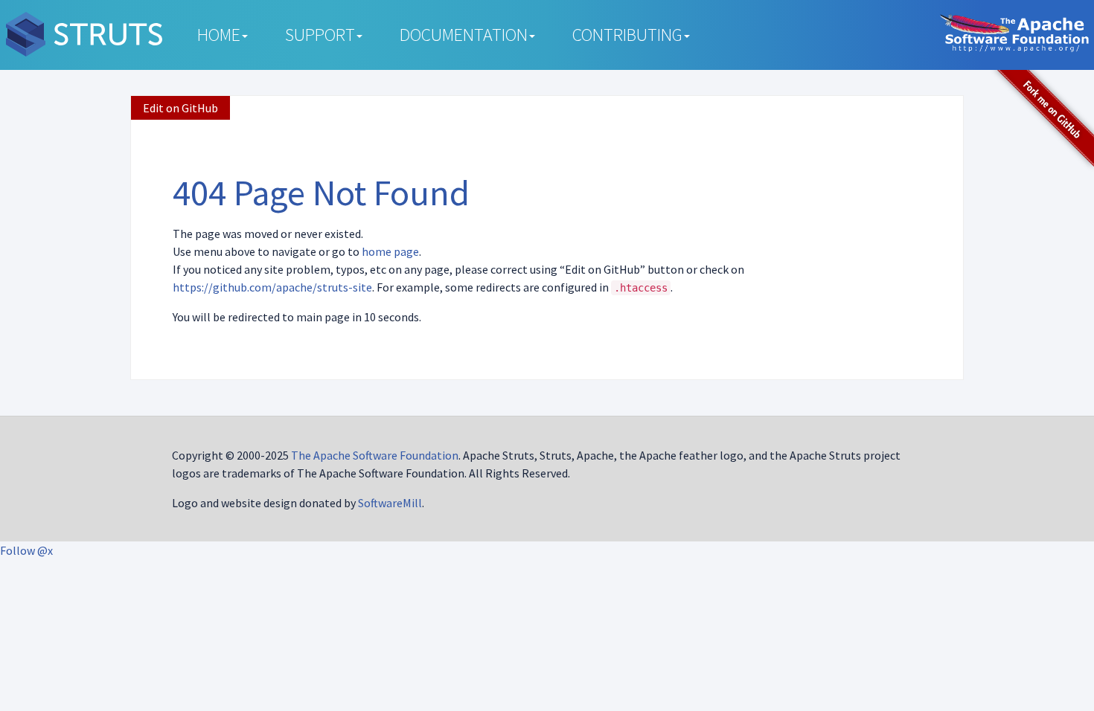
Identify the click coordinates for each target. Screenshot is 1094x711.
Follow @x (26, 550)
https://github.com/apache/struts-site (272, 287)
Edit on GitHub (180, 107)
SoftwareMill (390, 502)
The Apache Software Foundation (374, 455)
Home (218, 34)
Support (320, 34)
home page (390, 251)
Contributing (627, 34)
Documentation (464, 34)
